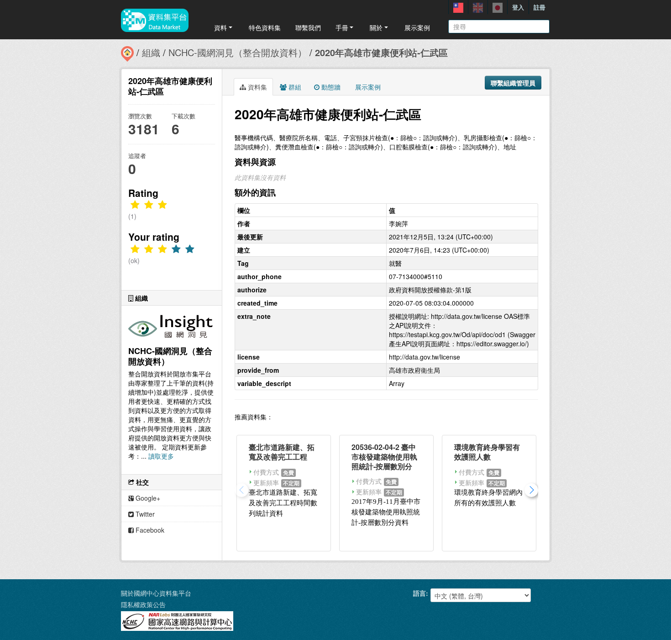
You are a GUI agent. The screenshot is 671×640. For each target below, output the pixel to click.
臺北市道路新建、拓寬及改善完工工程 (282, 452)
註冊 (539, 7)
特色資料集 (265, 27)
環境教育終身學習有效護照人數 (487, 452)
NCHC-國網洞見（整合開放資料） (237, 52)
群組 (294, 86)
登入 (518, 7)
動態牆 (330, 86)
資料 (220, 27)
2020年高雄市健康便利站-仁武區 (381, 52)
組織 (151, 52)
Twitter (144, 513)
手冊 (342, 27)
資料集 (256, 86)
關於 (376, 27)
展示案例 (417, 27)
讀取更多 (161, 455)
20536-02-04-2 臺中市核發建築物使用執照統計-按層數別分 (384, 456)
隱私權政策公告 (143, 604)
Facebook (149, 529)
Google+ (147, 497)
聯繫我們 (308, 27)
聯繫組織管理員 (513, 82)
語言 (419, 593)
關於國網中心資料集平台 (156, 593)
